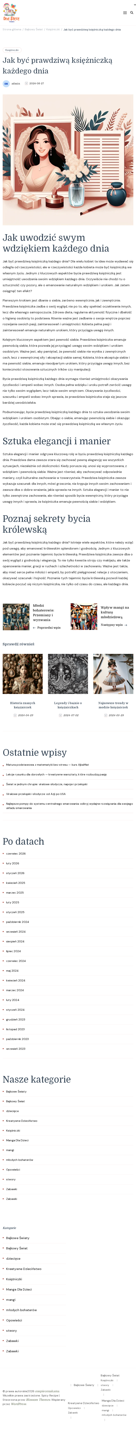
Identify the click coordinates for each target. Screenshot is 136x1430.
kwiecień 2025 (15, 883)
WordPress (18, 1404)
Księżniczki (12, 50)
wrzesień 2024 (16, 932)
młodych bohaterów (19, 1160)
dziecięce (12, 1111)
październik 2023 (17, 1039)
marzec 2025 (15, 892)
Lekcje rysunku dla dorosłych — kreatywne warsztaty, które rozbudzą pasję (56, 774)
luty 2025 (12, 902)
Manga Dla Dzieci (17, 1140)
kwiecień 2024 (16, 980)
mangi (10, 1150)
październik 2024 (17, 922)
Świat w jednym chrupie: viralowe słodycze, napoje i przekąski (46, 784)
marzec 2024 (15, 990)
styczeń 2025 (15, 912)
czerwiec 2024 (16, 961)
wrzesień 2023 (16, 1049)
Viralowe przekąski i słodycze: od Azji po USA (36, 794)
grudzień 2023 (15, 1019)
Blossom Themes (38, 1399)
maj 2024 (12, 971)
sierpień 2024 (15, 941)
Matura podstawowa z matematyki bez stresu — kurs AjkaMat (47, 765)
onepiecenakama (47, 1391)
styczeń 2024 (15, 1010)
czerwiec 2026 (16, 853)
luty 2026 (12, 863)
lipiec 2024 (13, 951)
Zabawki (11, 1189)
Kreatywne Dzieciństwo (21, 1121)
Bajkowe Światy (16, 1091)
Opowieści (13, 1169)
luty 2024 (12, 1000)
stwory (11, 1179)
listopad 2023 (15, 1029)
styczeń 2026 (15, 873)
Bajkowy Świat (15, 1101)
